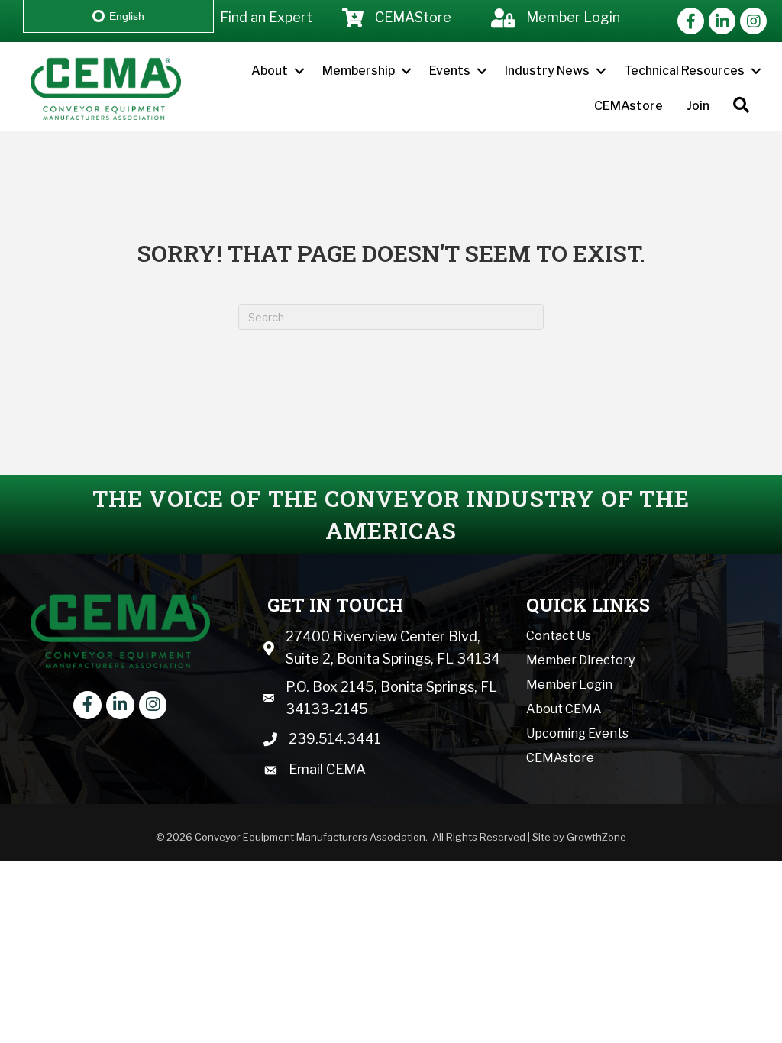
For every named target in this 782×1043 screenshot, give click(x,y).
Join (698, 105)
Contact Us (558, 635)
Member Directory (580, 660)
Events (449, 70)
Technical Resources (684, 70)
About (269, 70)
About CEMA (564, 709)
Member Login (569, 684)
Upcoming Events (577, 733)
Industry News (547, 70)
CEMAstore (628, 105)
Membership (358, 70)
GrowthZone (596, 837)
